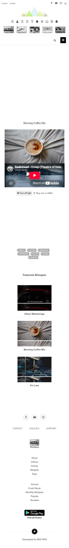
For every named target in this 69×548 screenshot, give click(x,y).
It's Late (34, 385)
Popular (35, 496)
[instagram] (61, 3)
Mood (34, 458)
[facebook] (52, 3)
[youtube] (56, 3)
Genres (34, 484)
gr (66, 3)
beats (22, 250)
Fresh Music (34, 488)
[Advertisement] (34, 79)
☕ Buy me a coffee (43, 193)
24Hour (34, 462)
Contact (4, 3)
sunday (33, 257)
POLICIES (35, 428)
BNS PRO (42, 539)
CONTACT (18, 428)
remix (45, 254)
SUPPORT (51, 428)
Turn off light (25, 193)
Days (34, 474)
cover (32, 250)
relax (35, 254)
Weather (34, 470)
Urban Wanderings (34, 314)
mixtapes (44, 250)
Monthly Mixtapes (34, 492)
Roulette (34, 500)
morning (23, 254)
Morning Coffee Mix (34, 349)
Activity (34, 466)
